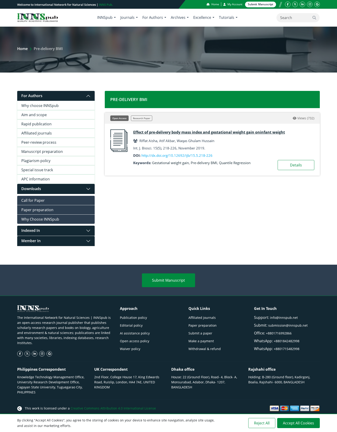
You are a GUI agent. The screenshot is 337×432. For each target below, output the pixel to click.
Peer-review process (38, 142)
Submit (260, 4)
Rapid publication (36, 123)
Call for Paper (33, 200)
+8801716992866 (279, 333)
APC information (35, 179)
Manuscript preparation (42, 151)
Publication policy (133, 317)
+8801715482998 (286, 349)
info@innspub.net (284, 317)
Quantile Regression (235, 162)
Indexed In (30, 230)
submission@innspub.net (288, 325)
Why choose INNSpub (40, 105)
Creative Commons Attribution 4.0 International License (113, 408)
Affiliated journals (36, 133)
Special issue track (37, 169)
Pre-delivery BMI (204, 162)
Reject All (262, 423)
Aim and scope (34, 114)
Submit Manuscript (168, 280)
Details (296, 165)
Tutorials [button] (226, 17)
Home (215, 4)
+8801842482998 (286, 341)
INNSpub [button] (105, 17)
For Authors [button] (152, 17)
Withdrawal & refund (204, 349)
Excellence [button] (202, 17)
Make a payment (201, 341)
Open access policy (134, 341)
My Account (234, 4)
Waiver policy (130, 349)
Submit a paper (200, 333)
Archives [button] (178, 17)
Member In (31, 240)
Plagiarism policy (35, 160)
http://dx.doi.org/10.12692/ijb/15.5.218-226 (177, 155)
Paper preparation (37, 209)
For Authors (31, 95)
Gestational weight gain (170, 162)
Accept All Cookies (298, 423)
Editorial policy (131, 325)
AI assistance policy (135, 333)
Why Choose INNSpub (40, 219)
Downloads (31, 188)
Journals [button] (127, 17)
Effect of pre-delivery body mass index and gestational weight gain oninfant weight (209, 132)
